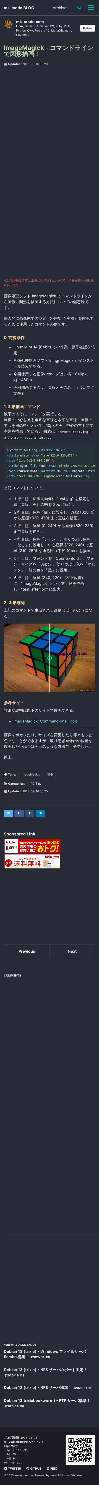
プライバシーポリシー (14, 1463)
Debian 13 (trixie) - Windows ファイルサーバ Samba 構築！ (45, 1354)
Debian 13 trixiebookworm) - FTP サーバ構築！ (47, 1400)
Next (72, 951)
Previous (27, 951)
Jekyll (53, 1475)
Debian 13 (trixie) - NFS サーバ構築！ (38, 1387)
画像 (50, 774)
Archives (60, 7)
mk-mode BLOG (19, 7)
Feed (54, 1468)
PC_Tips (36, 783)
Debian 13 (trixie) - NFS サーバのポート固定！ (45, 1369)
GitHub (35, 1468)
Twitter (14, 1468)
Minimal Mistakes (71, 1475)
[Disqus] (49, 1040)
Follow (87, 28)
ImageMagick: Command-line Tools (45, 721)
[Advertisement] (49, 121)
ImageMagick (31, 774)
